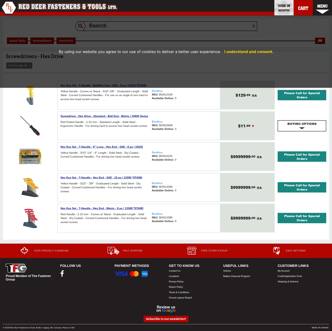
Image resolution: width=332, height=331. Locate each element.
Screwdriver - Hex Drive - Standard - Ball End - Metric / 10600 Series (104, 116)
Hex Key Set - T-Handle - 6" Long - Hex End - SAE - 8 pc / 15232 (102, 146)
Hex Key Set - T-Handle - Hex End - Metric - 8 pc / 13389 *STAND (102, 208)
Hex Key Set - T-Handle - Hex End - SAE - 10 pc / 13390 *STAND (101, 177)
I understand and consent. (248, 51)
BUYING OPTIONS (302, 124)
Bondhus (157, 90)
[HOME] (59, 7)
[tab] (302, 125)
